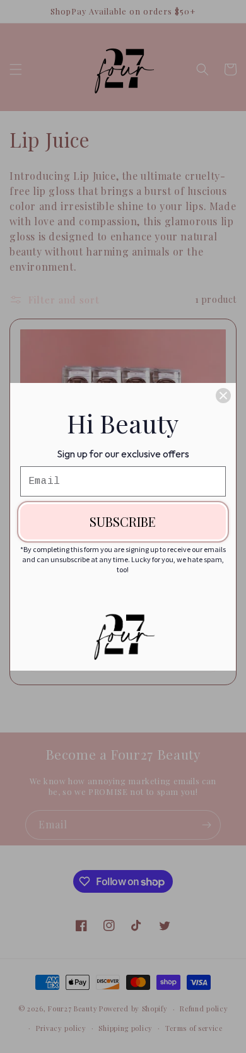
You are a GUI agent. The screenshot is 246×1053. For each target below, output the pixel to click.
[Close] (223, 395)
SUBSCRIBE (123, 521)
